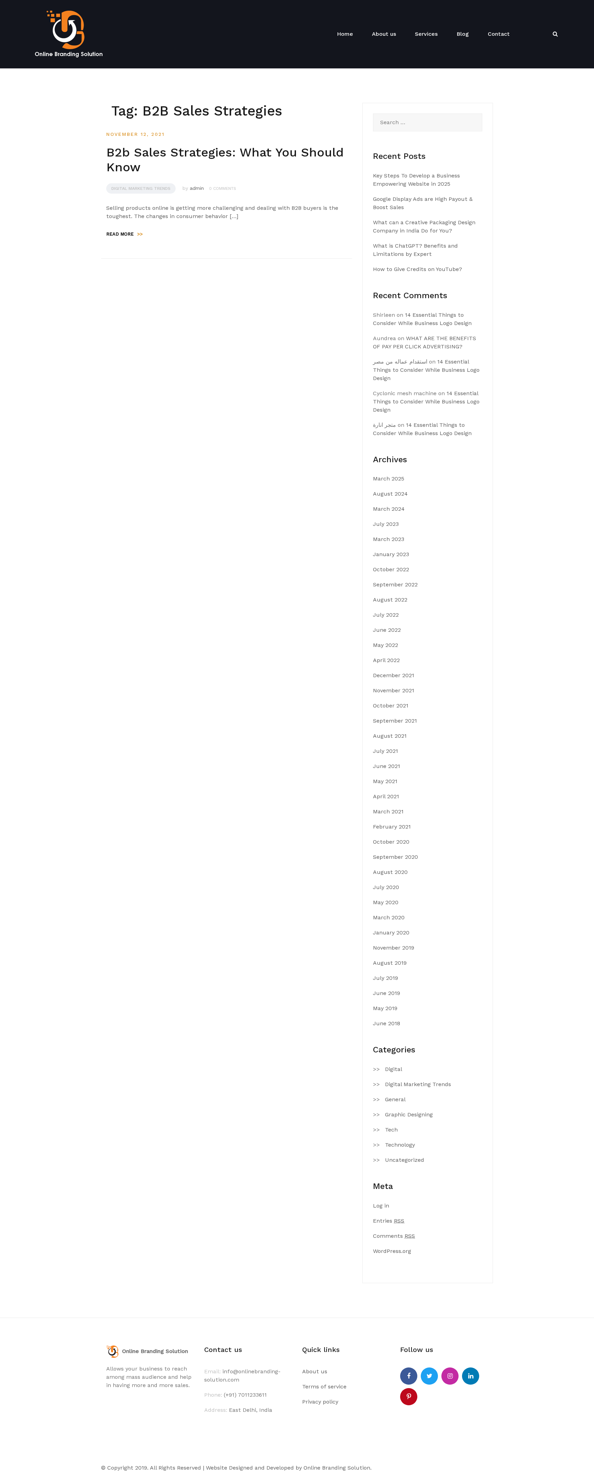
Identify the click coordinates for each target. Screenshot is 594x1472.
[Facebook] (408, 1376)
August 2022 (390, 599)
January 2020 (391, 932)
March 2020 (389, 917)
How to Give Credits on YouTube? (417, 269)
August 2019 (390, 963)
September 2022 (395, 584)
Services (426, 34)
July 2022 (386, 614)
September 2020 (395, 857)
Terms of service (324, 1386)
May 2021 (385, 781)
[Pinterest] (408, 1396)
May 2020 (385, 902)
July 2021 (385, 751)
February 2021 (392, 826)
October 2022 (391, 569)
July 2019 (385, 978)
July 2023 (386, 524)
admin (197, 188)
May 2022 (385, 645)
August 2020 (390, 872)
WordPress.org (392, 1251)
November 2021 (393, 690)
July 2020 (386, 887)
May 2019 (385, 1008)
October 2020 (391, 841)
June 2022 (387, 630)
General (395, 1099)
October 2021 (390, 705)
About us (384, 34)
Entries (388, 1220)
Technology (400, 1144)
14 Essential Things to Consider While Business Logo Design (426, 369)
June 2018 (386, 1023)
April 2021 (386, 796)
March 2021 (388, 811)
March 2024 (389, 509)
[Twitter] (429, 1376)
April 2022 (386, 660)
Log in (381, 1205)
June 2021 (386, 766)
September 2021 (395, 720)
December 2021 (393, 675)
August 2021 (390, 736)
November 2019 (393, 947)
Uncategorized (404, 1160)
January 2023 (391, 554)
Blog (462, 34)
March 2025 (388, 478)
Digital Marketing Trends (140, 188)
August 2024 (390, 493)
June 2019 (386, 993)
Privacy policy (320, 1401)
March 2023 (388, 539)
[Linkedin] (470, 1376)
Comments (394, 1236)
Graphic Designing (409, 1114)
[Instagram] (450, 1376)
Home (345, 34)
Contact (499, 34)
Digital (393, 1069)
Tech (391, 1129)
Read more (124, 234)
